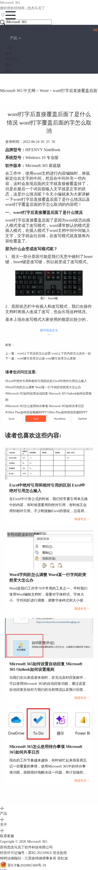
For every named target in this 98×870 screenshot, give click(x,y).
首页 (8, 27)
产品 (13, 38)
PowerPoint (60, 419)
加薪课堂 (12, 59)
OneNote (82, 419)
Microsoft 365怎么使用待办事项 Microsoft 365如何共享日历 (44, 406)
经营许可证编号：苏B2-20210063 (25, 853)
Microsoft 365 (37, 841)
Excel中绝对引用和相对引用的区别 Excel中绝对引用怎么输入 (46, 381)
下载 (8, 48)
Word (44, 90)
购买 (8, 70)
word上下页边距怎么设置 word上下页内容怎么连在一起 (54, 353)
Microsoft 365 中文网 (17, 90)
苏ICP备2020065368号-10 (27, 865)
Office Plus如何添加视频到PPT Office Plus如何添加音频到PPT (46, 412)
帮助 (8, 65)
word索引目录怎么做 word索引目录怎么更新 (46, 358)
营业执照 (60, 853)
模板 (8, 54)
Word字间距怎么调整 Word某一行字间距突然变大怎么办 (43, 387)
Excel (11, 419)
